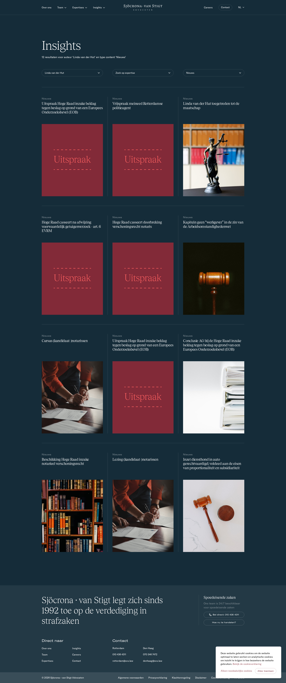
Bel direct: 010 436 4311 (226, 614)
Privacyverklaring (157, 677)
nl (239, 7)
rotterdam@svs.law (122, 660)
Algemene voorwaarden (131, 677)
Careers (208, 7)
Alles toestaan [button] (266, 671)
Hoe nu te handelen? (224, 622)
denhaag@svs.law (152, 660)
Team (60, 7)
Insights (97, 7)
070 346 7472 (150, 654)
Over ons (46, 7)
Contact (225, 7)
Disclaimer (200, 677)
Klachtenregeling (181, 677)
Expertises (78, 7)
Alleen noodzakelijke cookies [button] (236, 670)
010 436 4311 (119, 654)
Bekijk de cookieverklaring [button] (247, 663)
